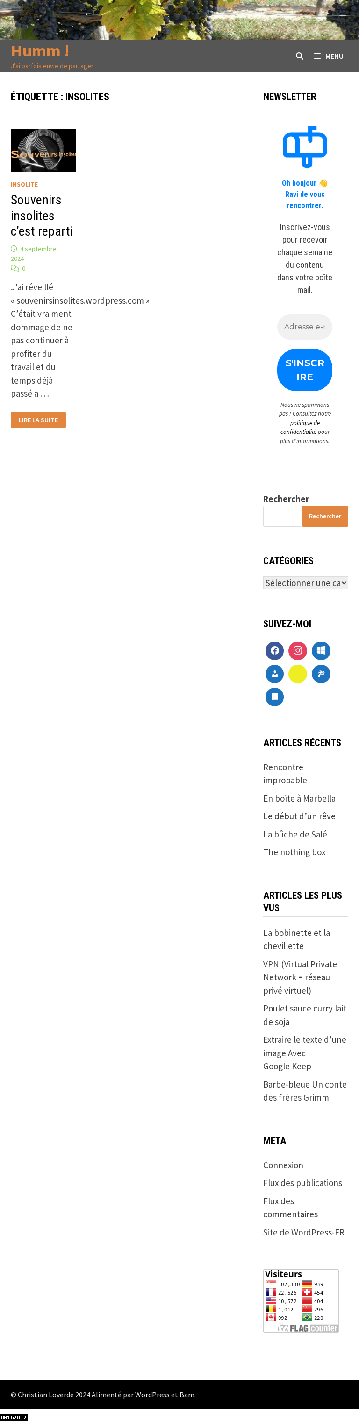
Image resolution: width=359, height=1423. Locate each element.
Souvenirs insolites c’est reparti (42, 215)
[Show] (297, 674)
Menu (334, 56)
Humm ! (40, 50)
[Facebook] (275, 651)
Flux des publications (302, 1182)
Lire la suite (38, 420)
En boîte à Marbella (299, 798)
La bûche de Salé (295, 834)
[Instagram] (297, 651)
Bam (187, 1394)
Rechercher (286, 498)
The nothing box (294, 852)
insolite (24, 184)
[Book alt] (275, 697)
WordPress (152, 1394)
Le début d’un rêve (299, 816)
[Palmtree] (321, 674)
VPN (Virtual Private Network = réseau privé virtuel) (300, 977)
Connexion (283, 1165)
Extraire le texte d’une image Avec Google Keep (304, 1053)
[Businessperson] (275, 674)
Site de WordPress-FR (304, 1232)
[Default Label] (321, 651)
